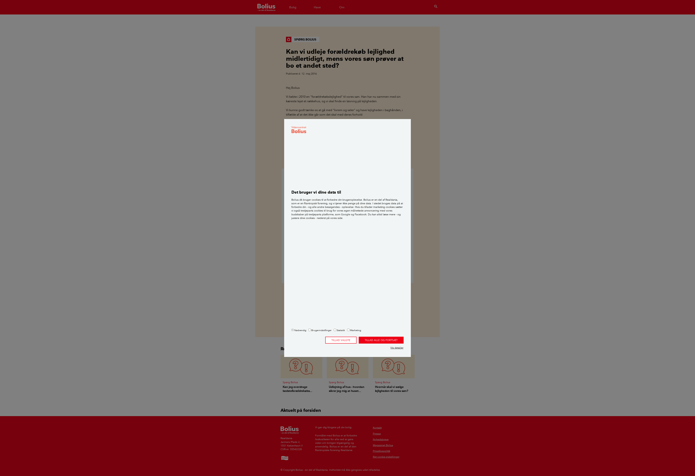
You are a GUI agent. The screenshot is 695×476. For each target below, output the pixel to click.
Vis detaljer (396, 347)
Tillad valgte (340, 340)
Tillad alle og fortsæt (381, 340)
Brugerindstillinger (321, 330)
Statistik (340, 330)
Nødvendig (300, 330)
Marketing (355, 330)
